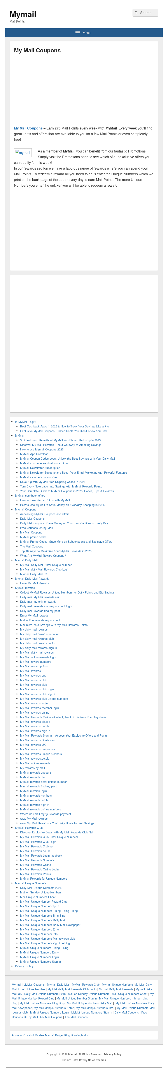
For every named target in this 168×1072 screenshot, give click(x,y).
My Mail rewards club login (37, 689)
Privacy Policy (24, 966)
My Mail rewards (30, 671)
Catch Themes (97, 1060)
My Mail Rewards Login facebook (41, 855)
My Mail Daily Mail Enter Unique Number (46, 565)
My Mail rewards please (35, 721)
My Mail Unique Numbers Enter (40, 929)
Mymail (23, 13)
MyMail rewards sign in (34, 805)
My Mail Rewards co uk (35, 851)
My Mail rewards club (33, 680)
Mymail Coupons (25, 509)
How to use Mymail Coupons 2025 (41, 449)
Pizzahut (28, 1035)
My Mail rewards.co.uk (34, 758)
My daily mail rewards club (37, 638)
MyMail (19, 435)
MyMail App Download (34, 454)
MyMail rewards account (35, 772)
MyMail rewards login (33, 791)
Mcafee (39, 1035)
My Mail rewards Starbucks (37, 740)
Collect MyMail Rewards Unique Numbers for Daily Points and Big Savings (67, 592)
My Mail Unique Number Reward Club (43, 901)
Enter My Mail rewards (34, 615)
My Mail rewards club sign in (38, 694)
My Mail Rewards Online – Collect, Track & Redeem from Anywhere (63, 717)
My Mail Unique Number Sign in (40, 906)
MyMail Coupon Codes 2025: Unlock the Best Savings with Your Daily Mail (67, 458)
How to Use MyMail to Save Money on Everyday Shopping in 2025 (62, 505)
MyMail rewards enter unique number (43, 782)
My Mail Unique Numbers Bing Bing (42, 915)
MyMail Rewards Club (29, 828)
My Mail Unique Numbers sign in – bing (45, 943)
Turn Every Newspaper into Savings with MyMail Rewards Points (61, 486)
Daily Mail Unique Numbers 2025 (40, 888)
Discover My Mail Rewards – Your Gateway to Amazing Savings (61, 445)
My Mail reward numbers (35, 661)
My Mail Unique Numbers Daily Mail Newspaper (50, 925)
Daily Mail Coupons (32, 518)
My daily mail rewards (34, 629)
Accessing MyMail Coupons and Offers (45, 514)
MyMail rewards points (34, 800)
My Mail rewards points (34, 726)
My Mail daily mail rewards (37, 652)
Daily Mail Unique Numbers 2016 (45, 994)
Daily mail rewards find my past (40, 611)
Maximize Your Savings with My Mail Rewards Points (54, 625)
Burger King (62, 1035)
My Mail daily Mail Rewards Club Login (44, 569)
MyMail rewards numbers (36, 795)
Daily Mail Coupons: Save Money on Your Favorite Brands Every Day (64, 523)
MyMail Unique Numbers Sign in (40, 961)
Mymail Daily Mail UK (33, 574)
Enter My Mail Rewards (35, 583)
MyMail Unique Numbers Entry (39, 952)
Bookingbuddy (80, 1035)
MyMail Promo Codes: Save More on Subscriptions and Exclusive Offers (66, 541)
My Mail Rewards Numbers (37, 860)
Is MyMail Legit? (25, 422)
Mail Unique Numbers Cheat (38, 897)
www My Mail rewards (34, 818)
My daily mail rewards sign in (38, 648)
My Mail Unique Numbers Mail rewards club (47, 938)
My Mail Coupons (28, 128)
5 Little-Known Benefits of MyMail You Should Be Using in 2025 (60, 440)
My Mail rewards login (34, 703)
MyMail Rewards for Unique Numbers (43, 878)
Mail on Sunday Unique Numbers (41, 892)
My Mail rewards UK (33, 744)
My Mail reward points (34, 666)
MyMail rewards (25, 588)
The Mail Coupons (31, 546)
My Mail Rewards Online (35, 865)
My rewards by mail (32, 768)
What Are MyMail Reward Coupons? (43, 555)
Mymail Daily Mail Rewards (32, 578)
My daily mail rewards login (37, 643)
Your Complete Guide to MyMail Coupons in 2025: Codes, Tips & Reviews (67, 491)
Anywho (17, 1035)
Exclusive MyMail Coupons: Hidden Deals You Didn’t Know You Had (63, 431)
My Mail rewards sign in (35, 731)
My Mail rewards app (33, 675)
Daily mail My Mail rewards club (40, 597)
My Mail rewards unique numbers (41, 754)
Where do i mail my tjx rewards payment (45, 814)
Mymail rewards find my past (38, 786)
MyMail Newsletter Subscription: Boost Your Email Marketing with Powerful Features (73, 472)
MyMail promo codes (33, 537)
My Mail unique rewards (35, 763)
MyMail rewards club (33, 777)
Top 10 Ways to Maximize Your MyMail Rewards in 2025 (55, 551)
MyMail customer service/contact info (44, 463)
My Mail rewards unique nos (38, 749)
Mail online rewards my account (40, 620)
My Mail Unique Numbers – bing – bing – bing (49, 911)
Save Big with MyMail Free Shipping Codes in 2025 (52, 482)
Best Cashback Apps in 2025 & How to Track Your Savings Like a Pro (64, 426)
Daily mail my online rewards (38, 601)
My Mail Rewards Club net (36, 846)
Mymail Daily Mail (26, 560)
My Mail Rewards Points (35, 874)
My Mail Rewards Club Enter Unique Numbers (49, 837)
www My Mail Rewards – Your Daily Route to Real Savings (57, 823)
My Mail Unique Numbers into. (39, 934)
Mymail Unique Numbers (30, 883)
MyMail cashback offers (30, 495)
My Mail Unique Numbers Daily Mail (42, 920)
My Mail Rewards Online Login (39, 869)
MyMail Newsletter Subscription (40, 468)
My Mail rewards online (34, 712)
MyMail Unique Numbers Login (39, 957)
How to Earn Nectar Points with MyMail (45, 500)
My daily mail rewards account (39, 634)
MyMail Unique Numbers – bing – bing (44, 948)
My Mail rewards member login (39, 708)
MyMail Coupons (34, 984)
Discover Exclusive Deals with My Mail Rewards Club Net (56, 832)
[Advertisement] (51, 91)
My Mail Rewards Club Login (38, 842)
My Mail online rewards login (38, 657)
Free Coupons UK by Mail (36, 528)
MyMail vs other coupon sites (39, 477)
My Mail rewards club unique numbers (44, 698)
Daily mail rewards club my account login (46, 606)
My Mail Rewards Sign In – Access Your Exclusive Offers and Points (64, 735)
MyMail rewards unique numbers (40, 809)
